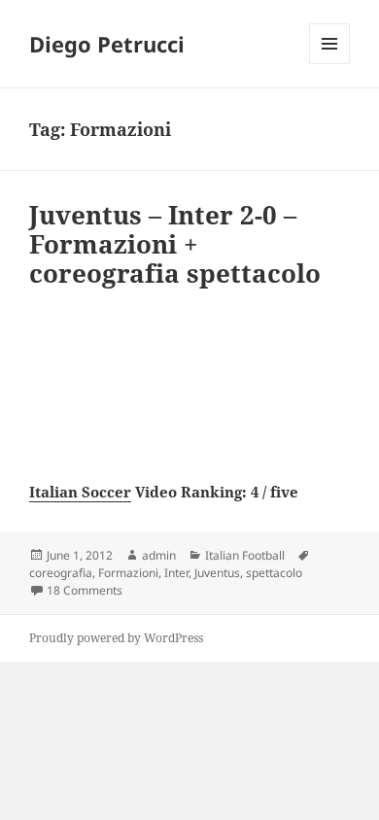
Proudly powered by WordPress (116, 638)
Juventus (217, 572)
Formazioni (128, 572)
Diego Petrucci (107, 43)
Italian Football (245, 555)
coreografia (60, 572)
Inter (176, 572)
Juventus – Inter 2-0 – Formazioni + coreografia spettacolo (175, 243)
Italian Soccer (80, 491)
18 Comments (84, 590)
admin (159, 555)
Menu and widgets (330, 63)
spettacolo (274, 572)
